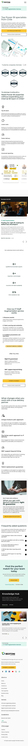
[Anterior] (23, 242)
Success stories (4, 693)
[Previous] (23, 638)
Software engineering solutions (8, 703)
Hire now (15, 179)
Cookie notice (4, 737)
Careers (3, 729)
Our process (4, 688)
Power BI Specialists (10, 584)
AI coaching (4, 722)
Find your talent (14, 580)
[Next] (26, 638)
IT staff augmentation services (8, 705)
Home (2, 681)
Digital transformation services (8, 708)
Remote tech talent (5, 718)
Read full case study (5, 238)
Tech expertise (4, 690)
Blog (2, 695)
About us (3, 683)
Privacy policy (4, 734)
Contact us (3, 686)
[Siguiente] (26, 242)
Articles (11, 604)
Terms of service (5, 732)
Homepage (5, 7)
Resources (5, 604)
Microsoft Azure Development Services (10, 710)
